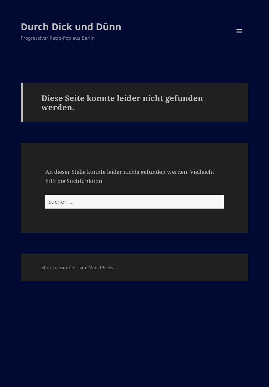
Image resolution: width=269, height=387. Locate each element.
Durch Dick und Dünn (71, 26)
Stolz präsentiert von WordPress (77, 267)
